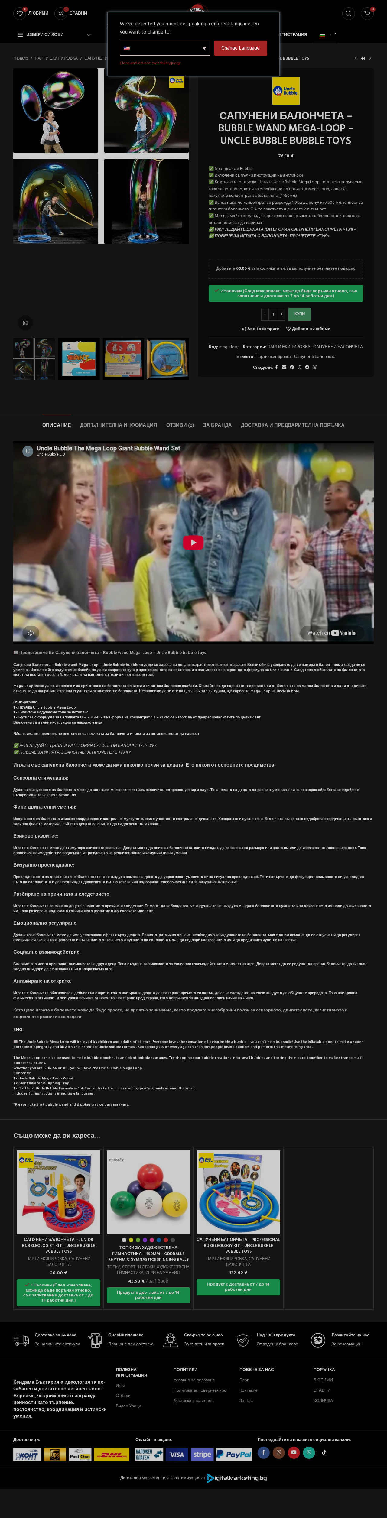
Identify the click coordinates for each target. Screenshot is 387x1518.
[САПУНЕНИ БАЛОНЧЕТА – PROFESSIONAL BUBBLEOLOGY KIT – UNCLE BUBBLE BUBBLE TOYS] (238, 1192)
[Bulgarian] (324, 36)
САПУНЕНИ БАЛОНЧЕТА (338, 347)
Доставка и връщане (194, 1400)
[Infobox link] (47, 1340)
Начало (20, 58)
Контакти (248, 1390)
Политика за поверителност (201, 1390)
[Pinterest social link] (292, 367)
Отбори (123, 1396)
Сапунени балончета (315, 356)
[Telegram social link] (307, 367)
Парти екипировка (273, 356)
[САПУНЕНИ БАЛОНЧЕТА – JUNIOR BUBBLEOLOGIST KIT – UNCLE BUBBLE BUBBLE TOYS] (58, 1192)
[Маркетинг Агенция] (237, 1478)
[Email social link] (284, 367)
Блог (244, 1380)
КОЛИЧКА (323, 1400)
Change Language (240, 48)
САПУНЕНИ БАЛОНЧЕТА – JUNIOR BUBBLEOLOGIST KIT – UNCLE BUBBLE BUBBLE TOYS (58, 1245)
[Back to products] (362, 58)
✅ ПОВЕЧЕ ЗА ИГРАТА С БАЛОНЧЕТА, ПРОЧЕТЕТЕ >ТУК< (269, 236)
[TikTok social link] (324, 1453)
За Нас (246, 1400)
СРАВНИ (322, 1390)
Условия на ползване (194, 1380)
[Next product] (370, 58)
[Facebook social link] (276, 367)
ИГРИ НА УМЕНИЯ (162, 1273)
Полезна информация (131, 1373)
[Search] (348, 14)
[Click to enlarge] (25, 322)
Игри (120, 1385)
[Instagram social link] (279, 1453)
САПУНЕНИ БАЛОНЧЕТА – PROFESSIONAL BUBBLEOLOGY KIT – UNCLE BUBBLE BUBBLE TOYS (238, 1245)
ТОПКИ (113, 1267)
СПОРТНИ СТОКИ (138, 1267)
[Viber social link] (315, 367)
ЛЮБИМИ (323, 1380)
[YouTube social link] (294, 1453)
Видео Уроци (128, 1406)
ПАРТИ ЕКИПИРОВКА (56, 58)
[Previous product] (355, 58)
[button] (20, 369)
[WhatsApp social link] (299, 367)
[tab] (56, 423)
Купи (299, 314)
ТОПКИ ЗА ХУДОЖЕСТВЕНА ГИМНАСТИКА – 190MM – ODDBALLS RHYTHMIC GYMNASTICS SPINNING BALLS (148, 1253)
